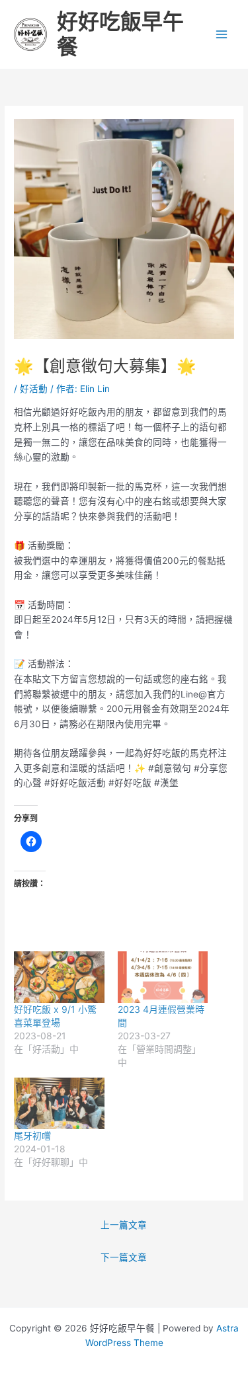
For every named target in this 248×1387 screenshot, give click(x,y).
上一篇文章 (124, 1225)
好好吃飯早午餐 (120, 34)
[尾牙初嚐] (59, 1103)
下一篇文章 (124, 1257)
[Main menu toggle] (221, 34)
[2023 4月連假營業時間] (163, 977)
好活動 (34, 388)
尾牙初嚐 (32, 1135)
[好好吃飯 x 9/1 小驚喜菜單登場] (59, 977)
